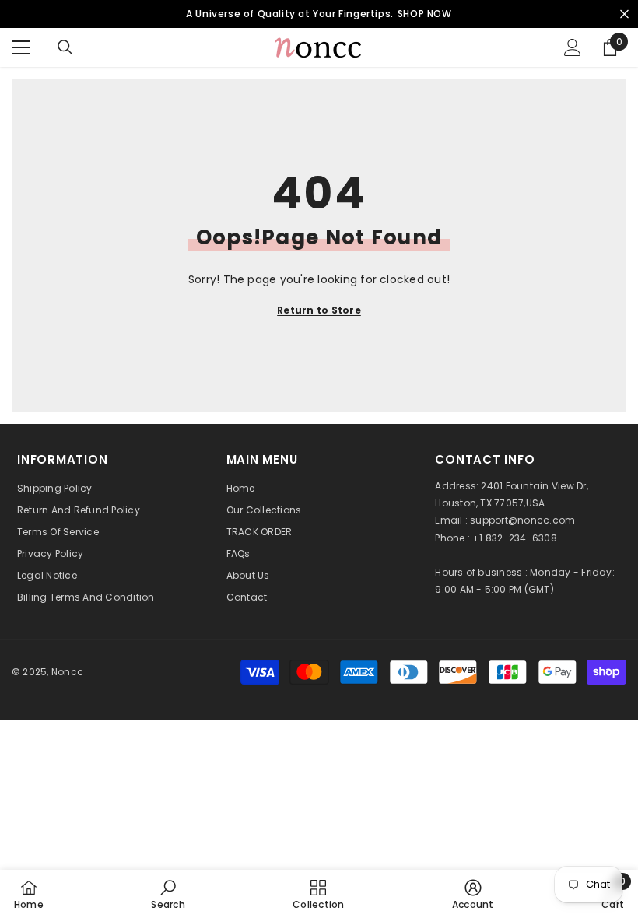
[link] (167, 894)
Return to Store (319, 310)
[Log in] (572, 47)
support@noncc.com (522, 520)
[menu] (21, 47)
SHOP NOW (425, 13)
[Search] (65, 47)
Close (624, 14)
